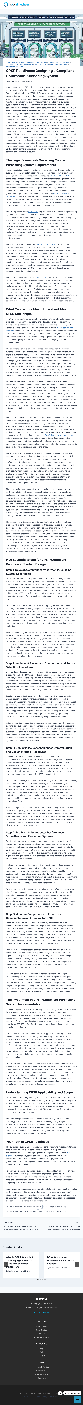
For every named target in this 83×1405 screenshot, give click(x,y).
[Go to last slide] (6, 1264)
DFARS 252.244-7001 (59, 176)
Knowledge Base (41, 1337)
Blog (41, 1348)
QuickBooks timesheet (59, 64)
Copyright (41, 1378)
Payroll (66, 62)
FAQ (41, 1352)
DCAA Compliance (13, 62)
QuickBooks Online (41, 64)
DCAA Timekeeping (28, 62)
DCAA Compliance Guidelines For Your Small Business (60, 1260)
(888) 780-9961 (45, 1304)
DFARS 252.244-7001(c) (46, 244)
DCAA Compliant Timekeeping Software (53, 1211)
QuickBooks (10, 64)
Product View (41, 1326)
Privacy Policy (41, 1371)
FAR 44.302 (33, 212)
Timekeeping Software (15, 66)
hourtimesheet (13, 1271)
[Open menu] (78, 4)
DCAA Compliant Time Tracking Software (22, 1211)
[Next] (77, 1264)
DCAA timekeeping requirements (59, 435)
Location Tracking (54, 62)
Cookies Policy (41, 1374)
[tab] (37, 1279)
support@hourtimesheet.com (44, 1307)
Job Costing (41, 62)
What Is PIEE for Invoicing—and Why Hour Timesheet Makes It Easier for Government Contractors (21, 1227)
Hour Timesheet (13, 81)
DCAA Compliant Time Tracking (54, 1207)
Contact (41, 1356)
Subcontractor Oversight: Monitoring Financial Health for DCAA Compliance (63, 1226)
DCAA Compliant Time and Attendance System (24, 1207)
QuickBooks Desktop (25, 64)
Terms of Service (41, 1367)
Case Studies (41, 1330)
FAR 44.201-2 (42, 277)
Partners (41, 1334)
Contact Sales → (41, 1312)
